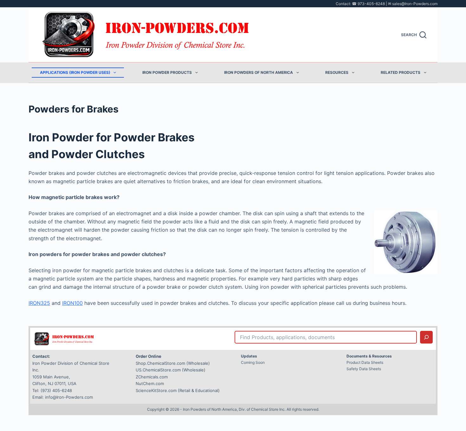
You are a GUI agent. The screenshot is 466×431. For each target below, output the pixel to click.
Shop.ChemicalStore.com (160, 363)
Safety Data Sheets (363, 368)
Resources (336, 72)
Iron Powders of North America (258, 72)
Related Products (400, 72)
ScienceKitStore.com (156, 390)
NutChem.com (150, 383)
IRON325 (39, 303)
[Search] (426, 337)
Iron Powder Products (167, 72)
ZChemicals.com (152, 376)
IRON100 (72, 303)
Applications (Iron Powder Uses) (75, 72)
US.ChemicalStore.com (158, 369)
